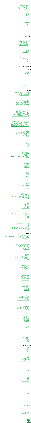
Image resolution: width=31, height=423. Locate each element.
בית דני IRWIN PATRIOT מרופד (25, 296)
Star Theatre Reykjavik (26, 137)
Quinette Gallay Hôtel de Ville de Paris (23, 252)
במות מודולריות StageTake (25, 152)
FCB (28, 224)
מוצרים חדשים (27, 365)
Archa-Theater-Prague (26, 304)
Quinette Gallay (27, 338)
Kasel (28, 145)
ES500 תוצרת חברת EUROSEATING (24, 110)
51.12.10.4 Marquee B (26, 201)
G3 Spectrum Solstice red (25, 193)
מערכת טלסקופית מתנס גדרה (25, 298)
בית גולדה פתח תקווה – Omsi (25, 256)
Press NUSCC (27, 254)
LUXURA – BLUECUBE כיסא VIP (24, 93)
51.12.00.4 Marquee (26, 131)
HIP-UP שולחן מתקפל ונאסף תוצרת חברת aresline (22, 112)
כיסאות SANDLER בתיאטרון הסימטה (24, 301)
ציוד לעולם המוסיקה (25, 9)
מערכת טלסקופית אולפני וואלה (25, 295)
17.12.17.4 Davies (27, 205)
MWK (28, 186)
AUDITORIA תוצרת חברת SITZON (24, 95)
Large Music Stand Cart (25, 160)
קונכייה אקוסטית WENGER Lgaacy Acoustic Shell (22, 133)
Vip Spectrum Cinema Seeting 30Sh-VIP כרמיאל (22, 311)
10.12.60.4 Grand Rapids (25, 208)
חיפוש (30, 36)
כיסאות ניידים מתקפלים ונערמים (25, 364)
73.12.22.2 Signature (26, 195)
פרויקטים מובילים (27, 10)
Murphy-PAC (27, 284)
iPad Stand (27, 161)
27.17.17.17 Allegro (26, 204)
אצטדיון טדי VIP (27, 285)
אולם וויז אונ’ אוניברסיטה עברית (25, 278)
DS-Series (27, 172)
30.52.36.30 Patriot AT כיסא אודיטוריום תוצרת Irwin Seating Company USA (18, 213)
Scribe (28, 142)
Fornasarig (27, 335)
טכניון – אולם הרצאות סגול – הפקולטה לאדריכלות (23, 246)
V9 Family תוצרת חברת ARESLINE (24, 100)
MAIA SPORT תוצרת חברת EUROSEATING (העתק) (22, 92)
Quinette (28, 354)
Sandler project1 (27, 305)
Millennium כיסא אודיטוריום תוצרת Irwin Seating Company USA (20, 227)
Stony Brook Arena (26, 258)
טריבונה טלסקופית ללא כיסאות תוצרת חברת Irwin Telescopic (21, 119)
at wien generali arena (26, 317)
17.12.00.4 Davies (26, 207)
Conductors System (26, 163)
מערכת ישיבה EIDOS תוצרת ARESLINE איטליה (23, 115)
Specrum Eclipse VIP (26, 216)
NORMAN (28, 188)
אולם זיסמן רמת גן (26, 321)
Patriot (28, 377)
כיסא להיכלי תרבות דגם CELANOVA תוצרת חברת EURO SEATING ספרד (19, 124)
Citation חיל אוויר (26, 316)
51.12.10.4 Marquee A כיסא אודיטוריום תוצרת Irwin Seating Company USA (19, 212)
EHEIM (28, 340)
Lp (28, 71)
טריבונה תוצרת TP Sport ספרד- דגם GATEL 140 (22, 122)
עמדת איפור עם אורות (26, 162)
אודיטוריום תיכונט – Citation (25, 277)
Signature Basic (27, 214)
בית (28, 75)
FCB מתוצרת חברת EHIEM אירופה (24, 199)
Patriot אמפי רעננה (26, 288)
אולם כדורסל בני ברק (26, 287)
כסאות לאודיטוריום (25, 15)
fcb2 (28, 225)
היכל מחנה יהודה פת (26, 320)
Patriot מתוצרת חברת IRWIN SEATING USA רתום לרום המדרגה (20, 223)
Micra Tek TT (27, 134)
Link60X (28, 247)
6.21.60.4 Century (26, 209)
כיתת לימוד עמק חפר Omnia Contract (24, 267)
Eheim (28, 349)
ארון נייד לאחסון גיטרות (26, 155)
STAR (28, 198)
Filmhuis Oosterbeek (26, 255)
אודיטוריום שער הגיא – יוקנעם (25, 238)
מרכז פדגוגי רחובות (26, 239)
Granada (28, 229)
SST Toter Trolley (26, 167)
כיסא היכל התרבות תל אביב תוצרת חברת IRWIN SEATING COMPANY (19, 106)
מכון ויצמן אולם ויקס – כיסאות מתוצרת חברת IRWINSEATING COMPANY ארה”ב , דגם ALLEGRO (16, 236)
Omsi (28, 341)
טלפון (30, 420)
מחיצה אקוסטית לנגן (26, 154)
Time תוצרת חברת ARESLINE (25, 101)
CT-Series (27, 173)
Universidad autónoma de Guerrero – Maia (23, 242)
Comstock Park (27, 291)
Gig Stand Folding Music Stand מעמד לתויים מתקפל (22, 111)
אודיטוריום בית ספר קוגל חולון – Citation (24, 275)
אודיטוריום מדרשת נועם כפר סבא (25, 274)
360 (28, 347)
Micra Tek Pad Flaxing (26, 135)
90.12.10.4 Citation (26, 130)
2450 (28, 181)
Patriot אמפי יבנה (26, 290)
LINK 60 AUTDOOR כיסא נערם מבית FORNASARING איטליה (21, 98)
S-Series (28, 168)
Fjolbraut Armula (26, 266)
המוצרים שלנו (27, 14)
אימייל (30, 421)
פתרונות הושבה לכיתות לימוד (24, 5)
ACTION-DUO (27, 140)
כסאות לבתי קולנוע (25, 6)
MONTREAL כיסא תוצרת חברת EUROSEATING (22, 104)
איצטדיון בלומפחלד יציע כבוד (25, 286)
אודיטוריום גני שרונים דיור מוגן (25, 280)
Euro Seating (27, 350)
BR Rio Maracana (26, 327)
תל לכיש (28, 326)
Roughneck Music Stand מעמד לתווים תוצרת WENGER (21, 109)
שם (30, 419)
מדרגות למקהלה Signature (25, 151)
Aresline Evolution (26, 264)
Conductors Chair (26, 165)
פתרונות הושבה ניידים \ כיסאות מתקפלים (22, 7)
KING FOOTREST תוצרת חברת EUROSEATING (22, 102)
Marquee (28, 219)
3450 (28, 178)
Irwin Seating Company (26, 337)
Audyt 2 (28, 146)
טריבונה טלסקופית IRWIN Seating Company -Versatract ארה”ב (20, 121)
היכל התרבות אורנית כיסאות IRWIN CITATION (23, 314)
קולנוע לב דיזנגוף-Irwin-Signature (24, 306)
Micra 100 (27, 136)
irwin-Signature (27, 309)
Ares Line (28, 348)
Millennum (27, 375)
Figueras (28, 336)
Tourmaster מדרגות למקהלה (25, 153)
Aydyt (28, 260)
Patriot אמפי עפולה (26, 289)
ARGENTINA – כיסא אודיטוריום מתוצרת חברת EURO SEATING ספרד (20, 125)
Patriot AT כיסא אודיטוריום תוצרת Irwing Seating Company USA (20, 228)
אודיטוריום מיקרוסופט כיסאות (25, 273)
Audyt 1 (28, 147)
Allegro (28, 217)
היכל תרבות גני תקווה (26, 268)
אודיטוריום (24, 85)
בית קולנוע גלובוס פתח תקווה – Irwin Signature (23, 308)
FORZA (28, 127)
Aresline (28, 342)
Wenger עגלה (27, 157)
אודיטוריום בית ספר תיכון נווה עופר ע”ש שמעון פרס (22, 245)
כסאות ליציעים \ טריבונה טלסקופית (23, 8)
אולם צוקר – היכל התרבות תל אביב (24, 293)
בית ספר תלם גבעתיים (26, 325)
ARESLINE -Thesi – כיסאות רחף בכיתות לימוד (23, 197)
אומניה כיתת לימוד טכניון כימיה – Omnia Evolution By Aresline (21, 263)
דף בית (28, 76)
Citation (28, 226)
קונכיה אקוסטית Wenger (26, 150)
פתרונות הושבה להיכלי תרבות (24, 3)
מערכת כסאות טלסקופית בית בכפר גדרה (24, 297)
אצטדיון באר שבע (27, 324)
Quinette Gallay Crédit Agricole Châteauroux (22, 253)
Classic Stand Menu (26, 166)
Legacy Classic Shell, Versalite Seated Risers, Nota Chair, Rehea (20, 156)
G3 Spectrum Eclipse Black (25, 194)
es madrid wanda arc (26, 318)
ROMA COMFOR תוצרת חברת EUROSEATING (23, 103)
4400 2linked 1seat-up (26, 177)
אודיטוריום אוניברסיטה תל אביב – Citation (23, 276)
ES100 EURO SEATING (26, 129)
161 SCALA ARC (27, 143)
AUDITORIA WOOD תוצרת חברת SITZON (23, 94)
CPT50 (28, 174)
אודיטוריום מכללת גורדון (26, 279)
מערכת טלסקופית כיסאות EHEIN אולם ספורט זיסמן (22, 294)
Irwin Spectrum (27, 310)
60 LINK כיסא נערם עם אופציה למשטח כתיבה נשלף (22, 132)
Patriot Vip (27, 299)
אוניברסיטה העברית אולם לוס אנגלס (24, 262)
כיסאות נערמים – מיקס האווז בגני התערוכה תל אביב (22, 244)
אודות (28, 23)
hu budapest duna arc (26, 319)
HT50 (28, 171)
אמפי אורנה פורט (27, 270)
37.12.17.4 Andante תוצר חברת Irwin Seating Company (21, 203)
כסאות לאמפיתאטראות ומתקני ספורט (23, 4)
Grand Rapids (27, 218)
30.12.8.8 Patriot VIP (26, 192)
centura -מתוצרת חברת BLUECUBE (24, 96)
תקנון (28, 80)
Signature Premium (26, 215)
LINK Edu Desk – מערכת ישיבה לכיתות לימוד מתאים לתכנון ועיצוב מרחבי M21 (19, 114)
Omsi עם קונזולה (27, 141)
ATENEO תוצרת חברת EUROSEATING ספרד (23, 105)
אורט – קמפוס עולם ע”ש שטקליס (25, 235)
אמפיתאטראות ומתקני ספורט (22, 86)
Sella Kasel (27, 356)
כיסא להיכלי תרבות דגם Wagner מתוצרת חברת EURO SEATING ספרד (19, 123)
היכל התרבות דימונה (26, 249)
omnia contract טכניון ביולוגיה (25, 265)
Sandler (28, 355)
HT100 (28, 170)
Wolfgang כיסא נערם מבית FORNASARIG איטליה (22, 99)
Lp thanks (27, 72)
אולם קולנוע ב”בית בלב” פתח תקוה (24, 237)
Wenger (28, 339)
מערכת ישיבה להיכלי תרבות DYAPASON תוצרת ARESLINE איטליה (20, 116)
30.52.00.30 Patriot (26, 191)
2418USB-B (27, 183)
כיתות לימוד (27, 384)
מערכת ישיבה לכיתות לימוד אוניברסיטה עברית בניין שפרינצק (21, 243)
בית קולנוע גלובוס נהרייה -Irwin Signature (23, 307)
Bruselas (28, 206)
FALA (28, 144)
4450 (28, 175)
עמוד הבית (27, 13)
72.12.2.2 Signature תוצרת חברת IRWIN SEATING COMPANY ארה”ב (19, 196)
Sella (28, 334)
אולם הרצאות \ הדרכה (26, 248)
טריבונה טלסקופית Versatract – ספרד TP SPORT (22, 120)
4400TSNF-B (27, 176)
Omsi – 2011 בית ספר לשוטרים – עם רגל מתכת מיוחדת (22, 257)
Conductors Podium (26, 164)
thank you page (27, 73)
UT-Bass (28, 283)
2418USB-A (27, 184)
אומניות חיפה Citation (26, 315)
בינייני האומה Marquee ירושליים (25, 269)
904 (28, 187)
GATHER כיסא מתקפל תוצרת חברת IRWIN (23, 185)
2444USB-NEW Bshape (26, 182)
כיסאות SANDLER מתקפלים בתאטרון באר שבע (23, 300)
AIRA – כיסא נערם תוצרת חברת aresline (23, 113)
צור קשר (28, 24)
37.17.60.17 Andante (26, 202)
